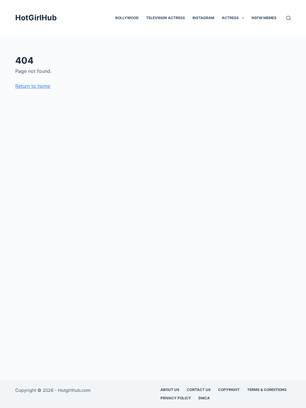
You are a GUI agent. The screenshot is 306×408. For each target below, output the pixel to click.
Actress (230, 18)
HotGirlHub (36, 17)
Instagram (203, 18)
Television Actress (165, 18)
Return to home (32, 86)
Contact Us (199, 389)
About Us (169, 389)
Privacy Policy (175, 398)
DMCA (204, 398)
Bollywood (127, 18)
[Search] (288, 18)
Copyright (229, 389)
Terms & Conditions (267, 389)
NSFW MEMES (264, 18)
